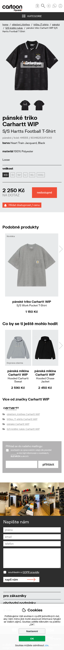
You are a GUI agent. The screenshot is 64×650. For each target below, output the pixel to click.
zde (46, 645)
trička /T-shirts (41, 24)
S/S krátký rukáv (14, 28)
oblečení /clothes (21, 24)
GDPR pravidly (30, 572)
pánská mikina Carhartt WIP (18, 376)
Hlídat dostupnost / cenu (23, 204)
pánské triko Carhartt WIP (31, 303)
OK (32, 638)
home (5, 24)
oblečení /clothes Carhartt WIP (23, 414)
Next (60, 249)
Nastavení (32, 631)
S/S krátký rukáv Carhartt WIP (23, 429)
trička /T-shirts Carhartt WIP (22, 419)
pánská (56, 24)
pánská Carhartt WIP (18, 424)
